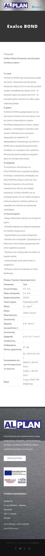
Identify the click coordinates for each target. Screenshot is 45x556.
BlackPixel (35, 543)
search (38, 7)
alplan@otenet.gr (11, 528)
